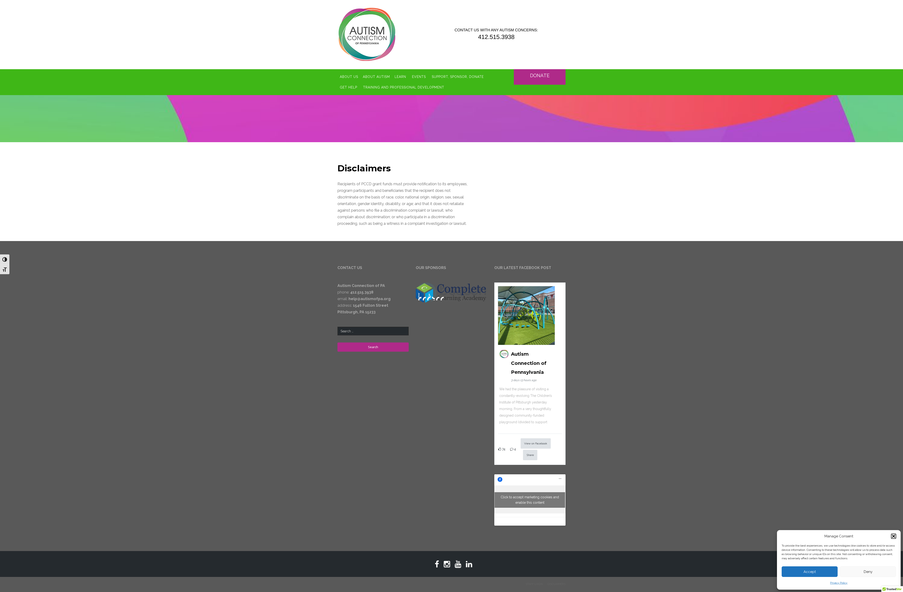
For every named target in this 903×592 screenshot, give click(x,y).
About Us (349, 77)
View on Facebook (535, 443)
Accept (810, 572)
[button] (893, 536)
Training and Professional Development (403, 87)
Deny (868, 572)
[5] (437, 298)
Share (530, 455)
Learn (400, 77)
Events (419, 77)
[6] (442, 298)
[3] (428, 298)
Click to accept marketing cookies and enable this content (530, 499)
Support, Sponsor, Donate (458, 77)
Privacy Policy (839, 582)
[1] (419, 298)
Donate (540, 75)
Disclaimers (556, 584)
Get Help (348, 87)
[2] (424, 298)
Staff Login (534, 584)
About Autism (376, 77)
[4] (433, 298)
